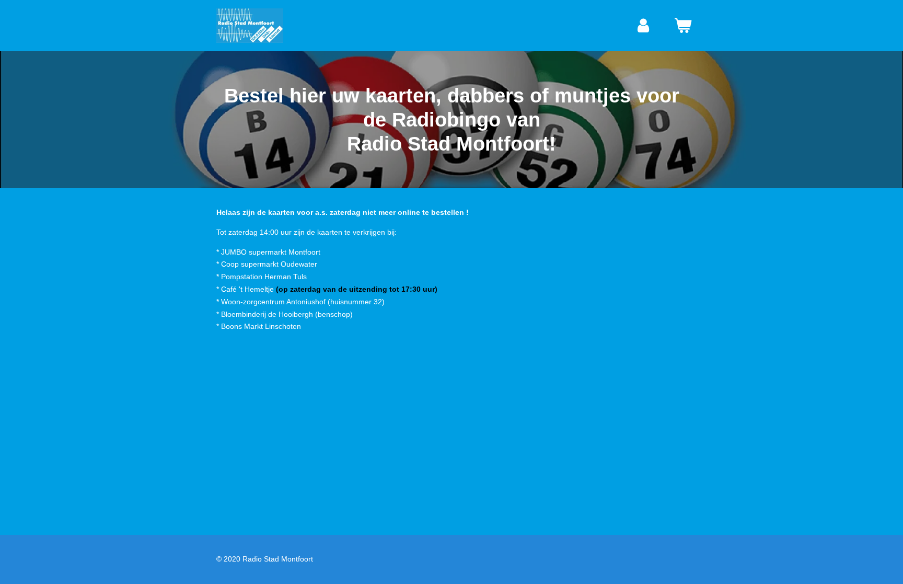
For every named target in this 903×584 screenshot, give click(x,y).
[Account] (643, 25)
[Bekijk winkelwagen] (682, 25)
